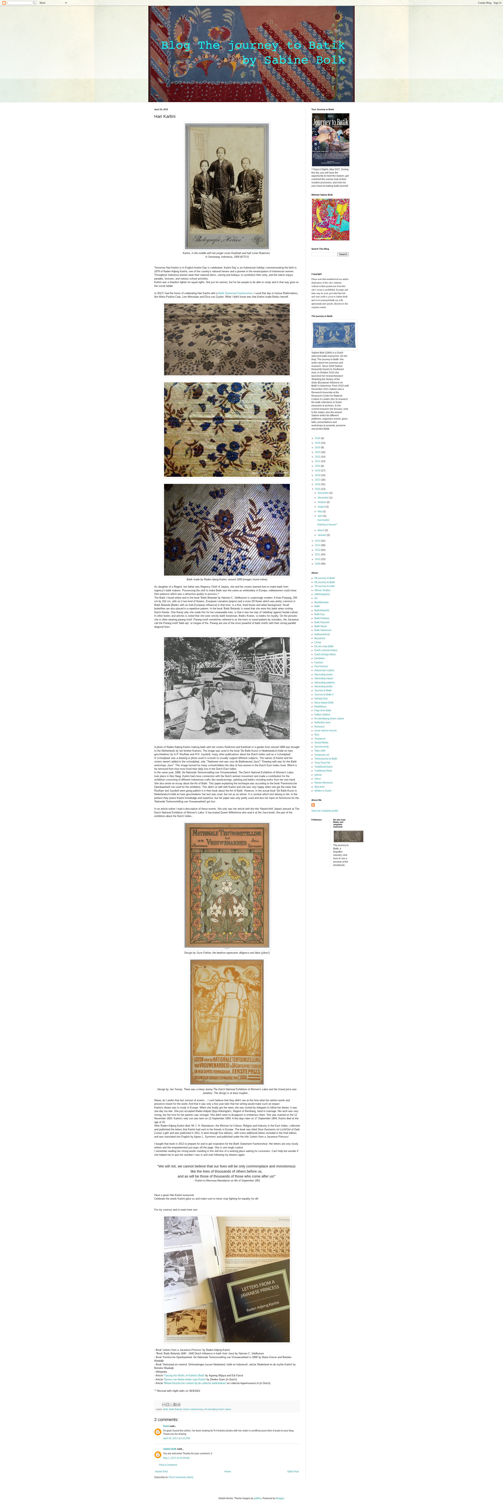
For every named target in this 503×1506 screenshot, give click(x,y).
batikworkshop (322, 634)
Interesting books (323, 674)
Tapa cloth (319, 750)
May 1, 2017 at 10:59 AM (176, 1458)
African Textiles (322, 590)
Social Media (321, 742)
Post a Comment (168, 1465)
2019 (318, 470)
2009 (318, 563)
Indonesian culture (324, 670)
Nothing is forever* (327, 524)
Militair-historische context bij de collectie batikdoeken (195, 1383)
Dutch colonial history (193, 1409)
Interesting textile (323, 686)
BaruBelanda (321, 602)
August (322, 506)
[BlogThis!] (168, 1404)
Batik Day (319, 614)
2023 (318, 452)
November (324, 497)
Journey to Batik (322, 690)
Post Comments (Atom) (181, 1477)
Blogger (280, 1498)
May (320, 511)
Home (227, 1471)
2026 (318, 438)
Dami (166, 1426)
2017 (318, 479)
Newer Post (161, 1471)
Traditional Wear (323, 770)
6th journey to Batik (324, 582)
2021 (318, 461)
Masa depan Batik (324, 702)
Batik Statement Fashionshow (235, 293)
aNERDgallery (322, 594)
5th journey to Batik (324, 578)
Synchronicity (321, 746)
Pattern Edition (322, 714)
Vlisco (317, 778)
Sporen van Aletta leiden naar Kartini (185, 1379)
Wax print (319, 786)
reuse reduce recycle (325, 730)
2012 (318, 550)
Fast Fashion (321, 666)
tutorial (318, 774)
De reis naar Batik (323, 646)
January (322, 535)
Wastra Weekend (323, 782)
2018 (318, 475)
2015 (318, 489)
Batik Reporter (322, 622)
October (322, 502)
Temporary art (321, 754)
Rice (316, 734)
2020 (318, 466)
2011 (318, 554)
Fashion (318, 662)
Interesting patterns (324, 682)
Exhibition (319, 658)
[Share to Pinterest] (179, 1404)
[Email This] (164, 1404)
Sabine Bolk (169, 1449)
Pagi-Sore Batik (322, 710)
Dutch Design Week (325, 654)
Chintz (317, 642)
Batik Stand (320, 626)
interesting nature (323, 678)
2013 (318, 545)
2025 (318, 443)
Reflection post (322, 722)
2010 (318, 559)
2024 (318, 447)
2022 (318, 456)
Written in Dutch (322, 790)
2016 (318, 484)
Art (315, 598)
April (320, 516)
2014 (318, 540)
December (324, 493)
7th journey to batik (324, 586)
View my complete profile (324, 810)
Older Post (293, 1471)
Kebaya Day (321, 698)
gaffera (257, 1498)
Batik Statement (322, 630)
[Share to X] (171, 1404)
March (321, 530)
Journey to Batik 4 (323, 694)
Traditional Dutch (323, 766)
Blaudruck (319, 638)
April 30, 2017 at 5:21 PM (176, 1438)
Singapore (320, 738)
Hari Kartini (323, 520)
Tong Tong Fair (322, 762)
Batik (165, 1409)
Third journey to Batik (325, 758)
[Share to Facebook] (175, 1404)
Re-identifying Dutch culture (218, 1409)
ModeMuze (320, 706)
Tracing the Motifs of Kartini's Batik (184, 1375)
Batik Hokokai (321, 618)
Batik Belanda (175, 1409)
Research (319, 726)
